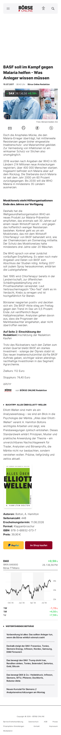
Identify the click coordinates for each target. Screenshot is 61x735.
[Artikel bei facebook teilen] (37, 128)
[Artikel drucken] (23, 128)
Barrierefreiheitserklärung (13, 722)
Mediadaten (8, 731)
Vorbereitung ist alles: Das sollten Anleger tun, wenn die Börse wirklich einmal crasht (30, 636)
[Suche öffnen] (53, 8)
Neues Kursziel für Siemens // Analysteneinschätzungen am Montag (26, 690)
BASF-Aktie (26, 305)
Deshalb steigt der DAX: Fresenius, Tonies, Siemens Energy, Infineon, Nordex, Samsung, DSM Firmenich (29, 649)
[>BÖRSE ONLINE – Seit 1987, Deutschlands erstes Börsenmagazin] (26, 8)
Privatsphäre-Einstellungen (13, 726)
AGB (45, 722)
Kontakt (37, 726)
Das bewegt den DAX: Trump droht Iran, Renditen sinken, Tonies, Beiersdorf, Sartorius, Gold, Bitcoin (30, 663)
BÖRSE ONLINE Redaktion (33, 390)
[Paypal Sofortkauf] (13, 545)
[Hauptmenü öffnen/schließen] (8, 8)
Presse (55, 722)
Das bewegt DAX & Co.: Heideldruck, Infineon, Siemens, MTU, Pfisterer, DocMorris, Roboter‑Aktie (30, 677)
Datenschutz (33, 722)
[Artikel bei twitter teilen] (51, 128)
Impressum (53, 726)
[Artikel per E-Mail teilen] (10, 128)
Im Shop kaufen (38, 545)
